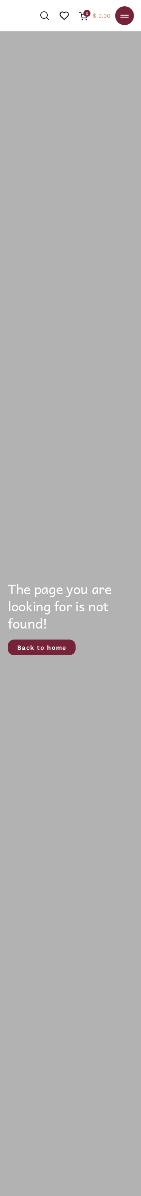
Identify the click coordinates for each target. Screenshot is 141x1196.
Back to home (41, 647)
